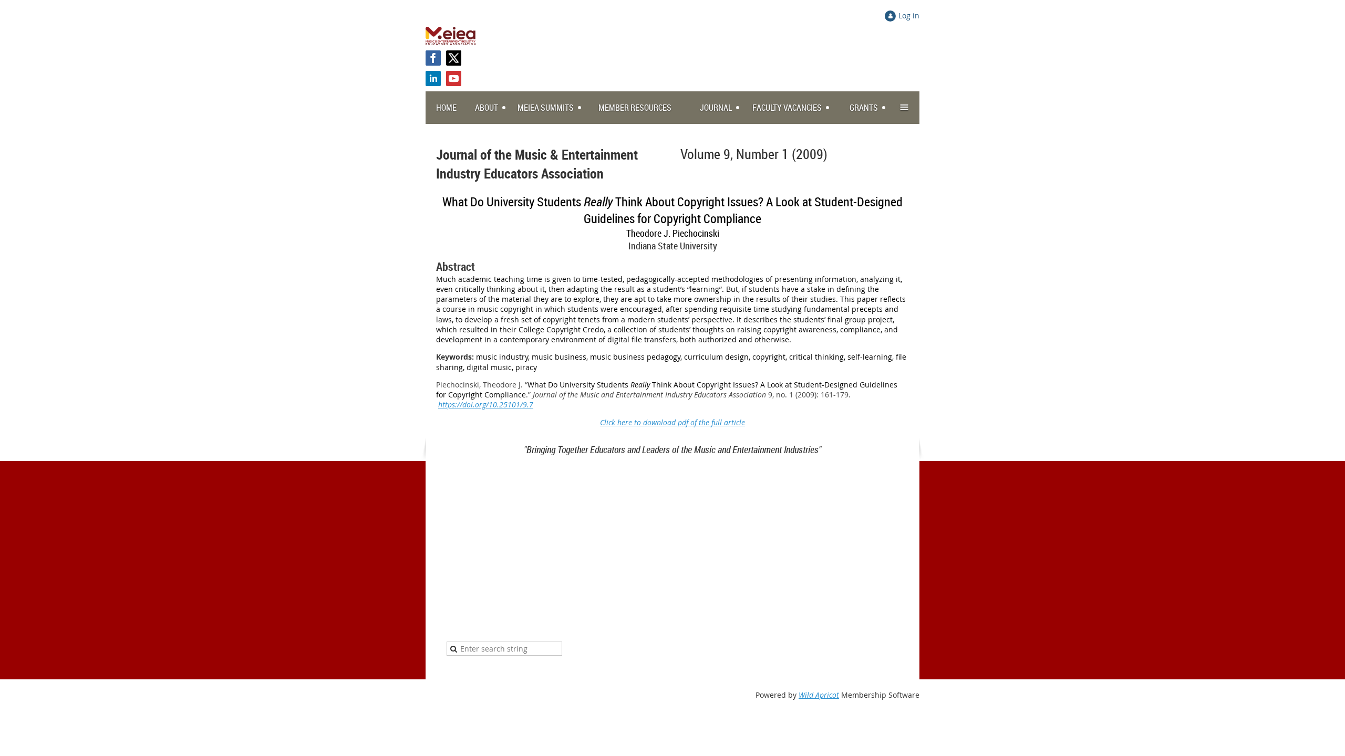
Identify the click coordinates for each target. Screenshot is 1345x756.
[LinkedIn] (433, 78)
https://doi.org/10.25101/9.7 (485, 405)
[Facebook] (433, 58)
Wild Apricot (819, 695)
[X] (453, 58)
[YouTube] (453, 78)
